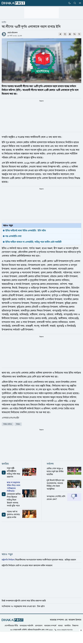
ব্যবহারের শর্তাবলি (26, 625)
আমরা (60, 625)
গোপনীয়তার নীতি (11, 625)
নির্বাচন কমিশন (7, 424)
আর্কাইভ (67, 625)
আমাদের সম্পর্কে (50, 625)
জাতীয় (4, 22)
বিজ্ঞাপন (75, 625)
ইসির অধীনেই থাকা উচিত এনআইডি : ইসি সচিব (25, 230)
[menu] (79, 3)
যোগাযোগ (38, 625)
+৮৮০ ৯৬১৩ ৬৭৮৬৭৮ (65, 630)
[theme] (69, 3)
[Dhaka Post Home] (12, 619)
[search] (74, 3)
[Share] (60, 34)
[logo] (13, 3)
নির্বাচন (18, 424)
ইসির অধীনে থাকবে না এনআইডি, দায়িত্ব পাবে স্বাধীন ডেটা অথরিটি (33, 241)
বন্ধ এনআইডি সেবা (13, 236)
